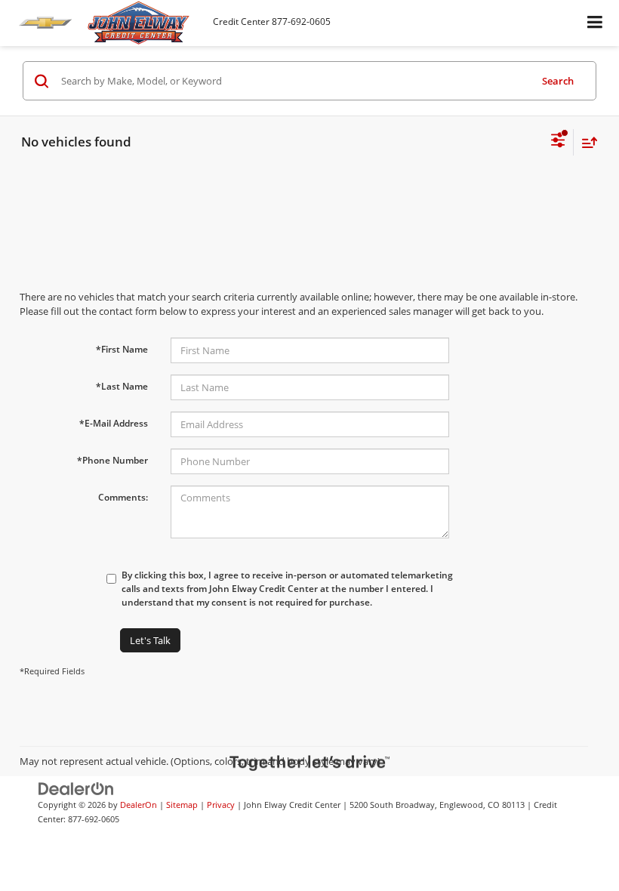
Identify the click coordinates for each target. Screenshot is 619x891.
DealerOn (138, 804)
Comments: (123, 497)
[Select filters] (558, 142)
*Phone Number (112, 460)
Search (558, 81)
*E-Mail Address (113, 423)
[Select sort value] (586, 142)
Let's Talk (150, 640)
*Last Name (122, 386)
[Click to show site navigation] (595, 23)
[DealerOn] (76, 788)
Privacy (221, 804)
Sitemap (182, 804)
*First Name (122, 349)
